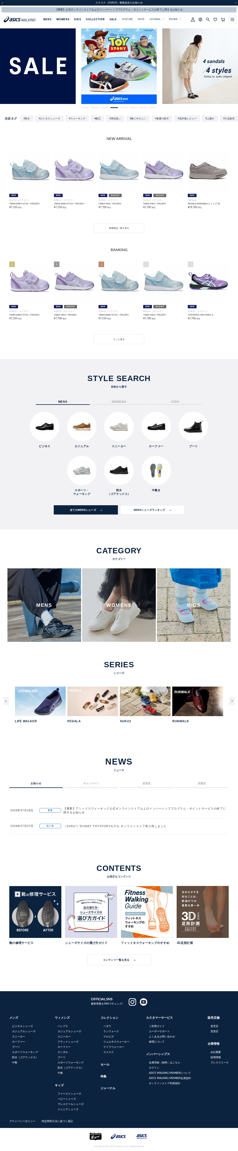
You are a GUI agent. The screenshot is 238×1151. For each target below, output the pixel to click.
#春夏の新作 (162, 118)
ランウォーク (111, 1031)
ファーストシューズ (69, 1094)
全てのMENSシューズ (83, 509)
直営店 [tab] (147, 783)
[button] (85, 107)
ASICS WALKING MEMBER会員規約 (170, 1078)
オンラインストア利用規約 (164, 1083)
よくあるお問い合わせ (162, 1036)
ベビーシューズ (67, 1099)
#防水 (27, 118)
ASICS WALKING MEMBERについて (170, 1073)
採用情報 (215, 1057)
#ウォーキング (77, 118)
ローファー (18, 1042)
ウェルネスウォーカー (116, 1042)
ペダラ (107, 1026)
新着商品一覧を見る (119, 228)
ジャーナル (108, 1088)
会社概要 (215, 1052)
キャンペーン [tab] (91, 783)
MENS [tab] (62, 401)
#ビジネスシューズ (49, 118)
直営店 (214, 1026)
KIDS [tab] (175, 401)
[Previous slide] (6, 701)
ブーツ (16, 1047)
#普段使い (115, 118)
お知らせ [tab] (36, 783)
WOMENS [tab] (119, 401)
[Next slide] (232, 701)
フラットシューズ (68, 1042)
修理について (157, 1042)
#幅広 (97, 118)
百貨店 (214, 1031)
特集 (104, 1076)
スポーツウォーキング (25, 1052)
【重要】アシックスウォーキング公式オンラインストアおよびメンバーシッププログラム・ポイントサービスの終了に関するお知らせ (144, 810)
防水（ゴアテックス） (25, 1057)
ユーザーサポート (159, 1031)
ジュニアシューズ (68, 1109)
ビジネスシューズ (22, 1026)
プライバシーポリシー (22, 1121)
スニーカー (18, 1036)
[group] (38, 66)
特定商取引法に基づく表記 (57, 1121)
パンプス (63, 1026)
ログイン (154, 1068)
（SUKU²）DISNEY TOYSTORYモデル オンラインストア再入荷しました (115, 826)
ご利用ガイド (157, 1026)
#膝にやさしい (138, 118)
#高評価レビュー (187, 118)
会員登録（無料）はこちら (164, 1062)
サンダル (63, 1052)
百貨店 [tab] (202, 783)
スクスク (108, 1052)
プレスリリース (219, 1062)
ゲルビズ (108, 1036)
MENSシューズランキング (149, 509)
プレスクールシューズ (71, 1104)
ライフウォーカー (113, 1047)
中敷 (14, 1062)
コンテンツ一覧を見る (116, 959)
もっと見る (119, 339)
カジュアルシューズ (24, 1031)
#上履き (209, 118)
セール (105, 1064)
